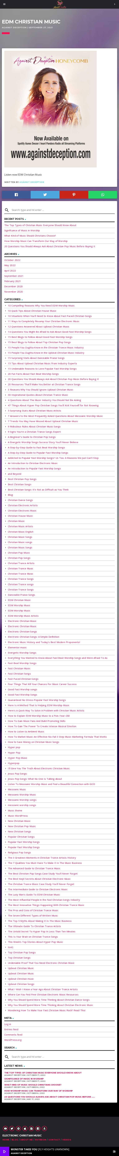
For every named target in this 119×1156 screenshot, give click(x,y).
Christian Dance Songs (20, 500)
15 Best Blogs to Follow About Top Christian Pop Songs (39, 342)
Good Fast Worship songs (22, 689)
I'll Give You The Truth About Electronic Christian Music (39, 768)
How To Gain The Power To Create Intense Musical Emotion (42, 726)
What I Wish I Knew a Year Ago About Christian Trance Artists (43, 989)
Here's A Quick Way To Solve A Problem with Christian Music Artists (46, 710)
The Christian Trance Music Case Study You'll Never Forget (41, 884)
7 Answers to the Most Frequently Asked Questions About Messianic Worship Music (55, 415)
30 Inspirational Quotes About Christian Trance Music (38, 394)
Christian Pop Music (19, 552)
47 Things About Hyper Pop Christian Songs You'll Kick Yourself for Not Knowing (53, 405)
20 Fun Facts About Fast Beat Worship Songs (33, 373)
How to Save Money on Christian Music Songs (33, 741)
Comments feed (13, 1034)
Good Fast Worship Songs (22, 694)
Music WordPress (18, 815)
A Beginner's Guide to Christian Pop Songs (32, 436)
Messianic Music (17, 789)
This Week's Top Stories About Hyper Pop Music (35, 941)
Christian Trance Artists (21, 563)
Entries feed (11, 1029)
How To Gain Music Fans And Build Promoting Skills (36, 720)
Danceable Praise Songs (21, 594)
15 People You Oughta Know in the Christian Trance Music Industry (46, 347)
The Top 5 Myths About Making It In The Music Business (40, 920)
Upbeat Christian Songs (21, 984)
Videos (66, 1139)
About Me (26, 1139)
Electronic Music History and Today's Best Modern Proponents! (44, 642)
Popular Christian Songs (21, 836)
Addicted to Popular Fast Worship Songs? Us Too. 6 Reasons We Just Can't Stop (53, 457)
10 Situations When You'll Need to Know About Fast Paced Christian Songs (50, 316)
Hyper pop (14, 747)
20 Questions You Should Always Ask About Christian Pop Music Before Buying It (49, 246)
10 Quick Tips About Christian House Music (32, 310)
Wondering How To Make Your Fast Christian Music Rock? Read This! (47, 1010)
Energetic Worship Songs (22, 652)
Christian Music (16, 521)
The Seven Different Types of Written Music (33, 915)
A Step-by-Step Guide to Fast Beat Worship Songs (36, 447)
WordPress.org (13, 1039)
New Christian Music (19, 820)
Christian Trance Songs (21, 578)
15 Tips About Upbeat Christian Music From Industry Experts (42, 363)
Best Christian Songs (19, 484)
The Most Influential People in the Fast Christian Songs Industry (44, 899)
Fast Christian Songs (19, 673)
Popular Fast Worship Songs (24, 841)
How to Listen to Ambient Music (26, 731)
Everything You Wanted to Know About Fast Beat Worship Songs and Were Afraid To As (57, 657)
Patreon (40, 1139)
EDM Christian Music (19, 600)
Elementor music (17, 647)
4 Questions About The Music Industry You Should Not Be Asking (44, 400)
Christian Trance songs (21, 584)
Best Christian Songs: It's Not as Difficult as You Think (38, 489)
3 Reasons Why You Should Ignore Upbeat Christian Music (40, 389)
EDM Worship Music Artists (23, 615)
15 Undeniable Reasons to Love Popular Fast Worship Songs (42, 368)
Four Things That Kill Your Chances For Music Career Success (42, 684)
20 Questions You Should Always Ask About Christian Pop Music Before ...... (49, 1097)
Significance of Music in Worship (22, 230)
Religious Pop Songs (19, 852)
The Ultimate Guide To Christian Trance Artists (34, 926)
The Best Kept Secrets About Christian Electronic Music (39, 878)
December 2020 (13, 286)
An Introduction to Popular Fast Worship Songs (34, 468)
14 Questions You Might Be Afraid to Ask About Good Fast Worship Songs (49, 331)
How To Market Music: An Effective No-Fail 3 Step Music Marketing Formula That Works (57, 736)
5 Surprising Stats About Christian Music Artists (34, 410)
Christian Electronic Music (22, 510)
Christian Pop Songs (19, 557)
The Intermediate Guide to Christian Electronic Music (38, 889)
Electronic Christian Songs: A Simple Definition (33, 636)
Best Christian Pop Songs (22, 479)
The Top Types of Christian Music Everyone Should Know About (40, 225)
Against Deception (31, 182)
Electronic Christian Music (22, 621)
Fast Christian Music (19, 668)
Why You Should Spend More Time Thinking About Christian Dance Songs (49, 999)
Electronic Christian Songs (22, 631)
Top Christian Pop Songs (22, 952)
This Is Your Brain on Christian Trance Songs (33, 936)
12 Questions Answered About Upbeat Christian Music (38, 326)
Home (5, 1139)
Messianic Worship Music (22, 794)
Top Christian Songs (19, 957)
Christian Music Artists (20, 526)
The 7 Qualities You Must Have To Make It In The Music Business (45, 862)
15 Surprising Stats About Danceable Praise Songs (36, 357)
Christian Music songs (20, 542)
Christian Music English (20, 531)
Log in (7, 1024)
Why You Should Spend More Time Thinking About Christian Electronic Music (50, 1005)
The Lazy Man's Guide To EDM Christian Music (34, 894)
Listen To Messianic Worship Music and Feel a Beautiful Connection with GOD (51, 784)
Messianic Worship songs (22, 799)
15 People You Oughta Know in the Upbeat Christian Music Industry (46, 352)
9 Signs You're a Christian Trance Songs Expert (34, 431)
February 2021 (12, 281)
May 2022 (10, 265)
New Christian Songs (19, 831)
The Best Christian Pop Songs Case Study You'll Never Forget (43, 873)
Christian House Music (20, 515)
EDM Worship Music (19, 605)
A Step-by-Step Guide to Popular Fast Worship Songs (38, 452)
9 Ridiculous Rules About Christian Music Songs (34, 426)
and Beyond (14, 473)
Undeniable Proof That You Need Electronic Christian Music (41, 962)
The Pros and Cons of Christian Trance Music (33, 910)
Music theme (15, 810)
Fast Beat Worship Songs (22, 663)
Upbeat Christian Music (21, 968)
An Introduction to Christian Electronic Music (33, 463)
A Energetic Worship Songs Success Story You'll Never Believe (43, 442)
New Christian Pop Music (22, 826)
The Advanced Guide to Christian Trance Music (34, 868)
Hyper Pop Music (17, 757)
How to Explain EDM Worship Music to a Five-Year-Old (39, 715)
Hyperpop (14, 763)
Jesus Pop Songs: (17, 773)
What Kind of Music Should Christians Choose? (30, 235)
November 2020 (13, 291)
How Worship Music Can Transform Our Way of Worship (36, 241)
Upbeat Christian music (21, 978)
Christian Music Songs (20, 536)
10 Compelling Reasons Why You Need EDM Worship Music (41, 305)
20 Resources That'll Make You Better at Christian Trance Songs (44, 384)
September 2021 (14, 275)
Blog (10, 494)
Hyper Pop (14, 752)
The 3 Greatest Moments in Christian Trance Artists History (42, 857)
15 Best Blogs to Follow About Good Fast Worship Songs (40, 336)
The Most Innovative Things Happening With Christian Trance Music (46, 905)
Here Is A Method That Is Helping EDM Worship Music (39, 705)
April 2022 (10, 270)
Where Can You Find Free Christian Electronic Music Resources (43, 994)
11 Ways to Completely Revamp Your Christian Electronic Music (43, 321)
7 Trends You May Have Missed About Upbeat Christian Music (43, 421)
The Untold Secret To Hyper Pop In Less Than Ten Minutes (41, 931)
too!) (10, 947)
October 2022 (12, 260)
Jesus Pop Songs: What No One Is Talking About (35, 778)
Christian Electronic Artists (23, 505)
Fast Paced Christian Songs (23, 678)
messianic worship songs (22, 805)
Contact (54, 1139)
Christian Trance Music (20, 568)
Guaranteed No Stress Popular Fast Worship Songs (37, 699)
